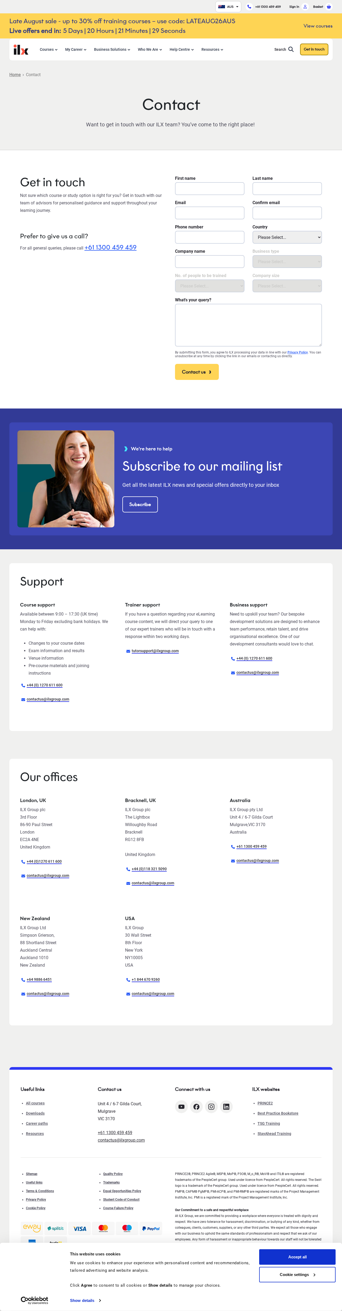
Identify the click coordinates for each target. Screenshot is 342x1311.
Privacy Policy (297, 352)
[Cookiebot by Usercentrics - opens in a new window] (34, 1301)
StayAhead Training (274, 1133)
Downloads (35, 1113)
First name (185, 178)
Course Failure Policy (118, 1208)
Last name (262, 178)
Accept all (297, 1257)
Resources (210, 49)
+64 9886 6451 (39, 979)
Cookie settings (294, 1274)
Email (180, 202)
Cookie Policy (35, 1208)
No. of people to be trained (200, 275)
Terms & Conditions (40, 1191)
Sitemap (31, 1174)
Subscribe (140, 504)
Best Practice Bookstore (278, 1113)
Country (259, 226)
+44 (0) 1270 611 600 (45, 685)
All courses (35, 1103)
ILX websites (266, 1089)
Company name (190, 251)
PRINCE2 (265, 1103)
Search (280, 49)
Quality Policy (113, 1174)
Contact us (194, 372)
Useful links (34, 1182)
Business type (265, 251)
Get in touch (314, 49)
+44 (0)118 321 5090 (149, 869)
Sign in (294, 7)
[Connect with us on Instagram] (211, 1106)
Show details (82, 1300)
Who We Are (148, 49)
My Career (74, 49)
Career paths (37, 1123)
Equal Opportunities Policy (122, 1191)
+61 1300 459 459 (268, 7)
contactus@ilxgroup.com (48, 699)
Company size (265, 275)
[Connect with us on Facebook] (196, 1106)
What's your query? (193, 299)
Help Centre (180, 49)
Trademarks (111, 1182)
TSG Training (269, 1123)
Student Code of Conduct (121, 1199)
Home (15, 74)
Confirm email (266, 202)
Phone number (189, 226)
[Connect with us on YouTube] (181, 1106)
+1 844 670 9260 (146, 979)
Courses (47, 49)
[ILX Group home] (21, 49)
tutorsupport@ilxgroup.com (155, 651)
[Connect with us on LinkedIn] (226, 1106)
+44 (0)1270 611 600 (44, 861)
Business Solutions (110, 49)
